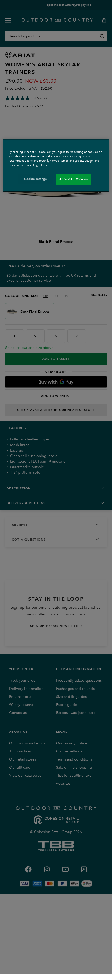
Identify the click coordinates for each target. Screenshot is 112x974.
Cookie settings (35, 179)
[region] (56, 165)
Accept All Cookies (73, 179)
